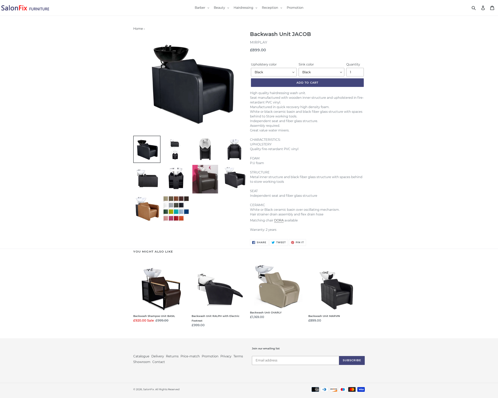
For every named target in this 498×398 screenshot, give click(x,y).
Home (138, 29)
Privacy (225, 356)
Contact (158, 362)
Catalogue (141, 356)
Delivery (157, 356)
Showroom (141, 362)
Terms (238, 356)
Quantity (353, 64)
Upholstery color (264, 64)
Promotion (210, 356)
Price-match (190, 356)
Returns (172, 356)
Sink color (306, 64)
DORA (279, 220)
